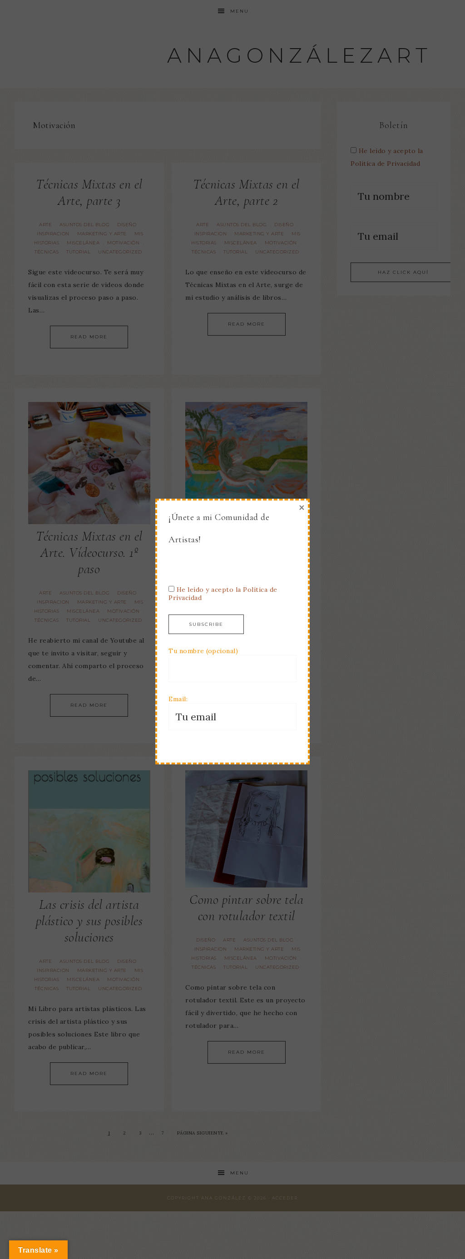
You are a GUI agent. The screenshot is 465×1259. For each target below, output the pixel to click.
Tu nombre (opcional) (203, 651)
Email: (178, 699)
